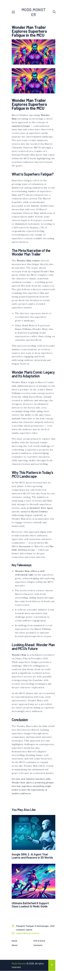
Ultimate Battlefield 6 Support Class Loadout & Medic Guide (30, 905)
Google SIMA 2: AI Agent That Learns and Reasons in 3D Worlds (32, 856)
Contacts (38, 945)
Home (14, 940)
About (15, 945)
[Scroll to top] (51, 965)
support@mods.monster (27, 933)
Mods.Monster (19, 963)
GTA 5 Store (39, 940)
